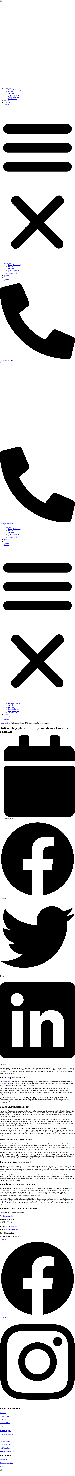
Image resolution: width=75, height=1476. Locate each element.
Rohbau (10, 92)
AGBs (2, 1466)
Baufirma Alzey (5, 1423)
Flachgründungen (13, 97)
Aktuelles (3, 1413)
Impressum (3, 1460)
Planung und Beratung (7, 1434)
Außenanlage (9, 1082)
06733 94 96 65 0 (11, 1226)
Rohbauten (3, 1438)
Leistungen (7, 88)
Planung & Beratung (14, 90)
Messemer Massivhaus (7, 1451)
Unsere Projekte (5, 1416)
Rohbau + (11, 93)
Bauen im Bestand (13, 95)
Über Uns (7, 102)
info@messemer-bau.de (11, 1229)
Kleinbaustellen (12, 99)
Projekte (6, 100)
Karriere (6, 104)
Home (2, 723)
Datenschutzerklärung (6, 1463)
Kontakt (6, 106)
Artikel (7, 723)
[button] (37, 184)
